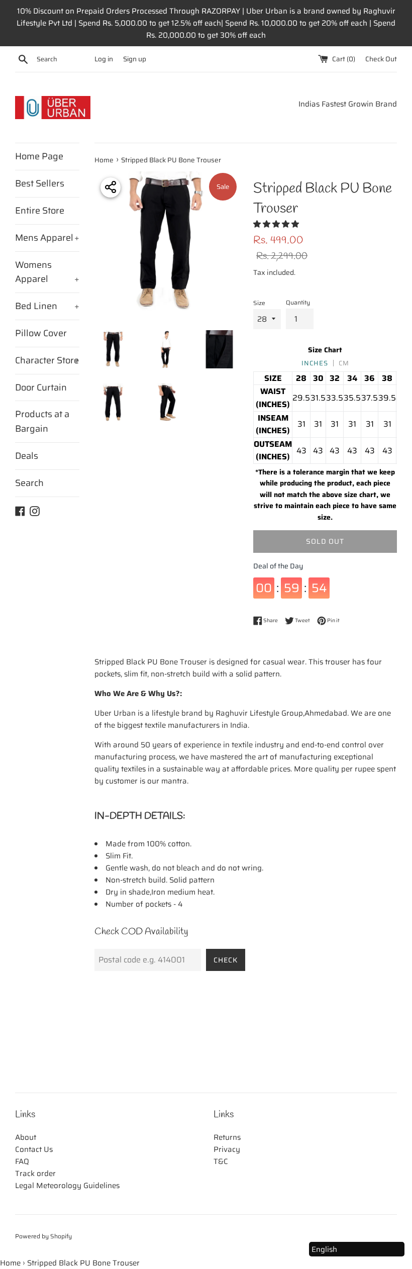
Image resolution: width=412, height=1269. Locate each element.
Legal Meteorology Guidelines (67, 1186)
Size (259, 303)
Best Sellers (39, 183)
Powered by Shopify (43, 1236)
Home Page (39, 156)
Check (226, 959)
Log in (103, 59)
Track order (35, 1173)
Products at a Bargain (42, 421)
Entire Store (39, 211)
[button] (277, 224)
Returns (227, 1137)
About (25, 1137)
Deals (26, 456)
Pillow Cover (41, 333)
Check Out (381, 59)
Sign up (134, 59)
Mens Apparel (47, 238)
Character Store (47, 360)
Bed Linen (47, 306)
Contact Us (34, 1149)
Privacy (227, 1149)
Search (29, 483)
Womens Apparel (47, 272)
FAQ (22, 1161)
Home (10, 1263)
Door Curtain (41, 387)
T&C (221, 1161)
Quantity (298, 302)
